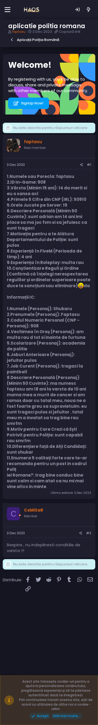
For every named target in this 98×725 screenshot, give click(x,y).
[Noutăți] (88, 9)
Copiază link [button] (70, 31)
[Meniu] (7, 9)
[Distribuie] (81, 165)
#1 (89, 164)
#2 (88, 533)
